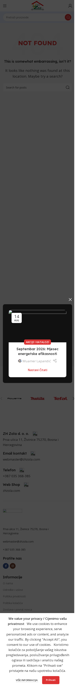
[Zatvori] (70, 299)
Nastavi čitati (37, 370)
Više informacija (27, 680)
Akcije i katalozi (37, 342)
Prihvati (51, 680)
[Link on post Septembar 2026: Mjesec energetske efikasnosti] (37, 326)
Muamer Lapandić (36, 361)
